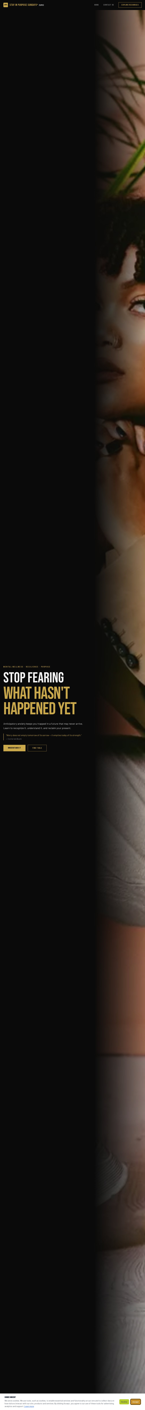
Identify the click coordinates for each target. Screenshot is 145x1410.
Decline (124, 1402)
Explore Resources (130, 5)
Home (96, 5)
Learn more (29, 1406)
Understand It (14, 748)
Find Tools (37, 748)
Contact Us (108, 5)
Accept (135, 1402)
